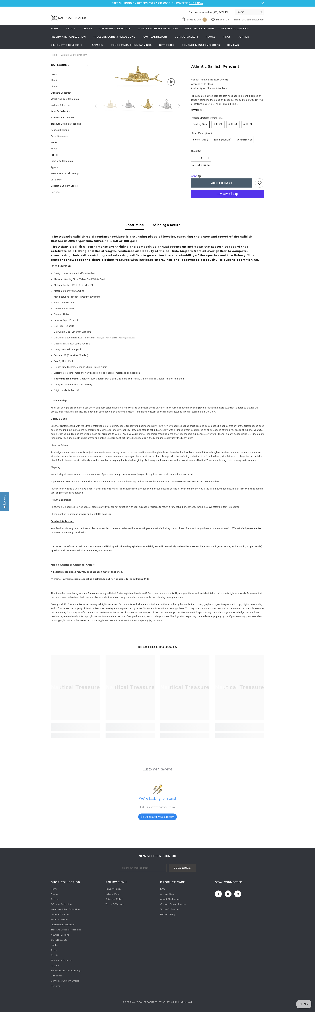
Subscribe (182, 868)
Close (262, 3)
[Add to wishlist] (259, 183)
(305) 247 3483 (221, 12)
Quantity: (196, 151)
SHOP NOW (196, 3)
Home (54, 55)
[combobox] (246, 12)
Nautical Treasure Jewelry (214, 79)
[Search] (249, 12)
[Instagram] (228, 893)
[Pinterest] (237, 893)
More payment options (227, 200)
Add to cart (222, 183)
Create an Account (254, 19)
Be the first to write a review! (157, 816)
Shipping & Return (166, 225)
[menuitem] (70, 74)
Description (134, 225)
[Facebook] (218, 893)
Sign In (238, 19)
